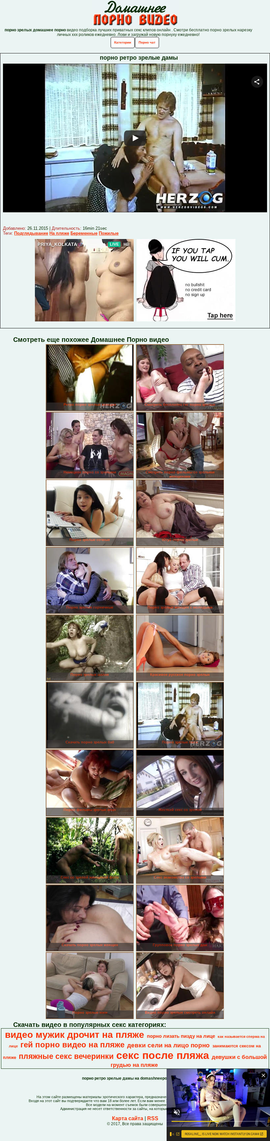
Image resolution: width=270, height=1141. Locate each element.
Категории (122, 42)
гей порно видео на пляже (72, 1044)
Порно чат (147, 42)
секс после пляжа (162, 1055)
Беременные (83, 233)
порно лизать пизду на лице (181, 1036)
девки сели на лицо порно (168, 1045)
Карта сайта (127, 1118)
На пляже (59, 233)
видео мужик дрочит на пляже (74, 1035)
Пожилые (109, 233)
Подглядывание (31, 233)
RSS (152, 1118)
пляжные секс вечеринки (66, 1056)
